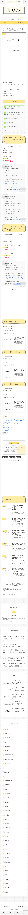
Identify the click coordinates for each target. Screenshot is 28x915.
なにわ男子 (7, 793)
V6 (5, 866)
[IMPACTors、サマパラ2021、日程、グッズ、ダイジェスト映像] (7, 403)
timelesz (6, 767)
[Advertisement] (14, 66)
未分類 (6, 892)
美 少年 (6, 806)
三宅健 (6, 849)
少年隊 (6, 870)
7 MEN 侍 (7, 810)
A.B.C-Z (6, 772)
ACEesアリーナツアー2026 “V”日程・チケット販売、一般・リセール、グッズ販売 (13, 638)
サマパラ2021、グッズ (11, 118)
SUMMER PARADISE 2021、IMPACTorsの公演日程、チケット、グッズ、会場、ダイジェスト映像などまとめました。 (19, 406)
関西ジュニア (8, 862)
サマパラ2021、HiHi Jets (12, 122)
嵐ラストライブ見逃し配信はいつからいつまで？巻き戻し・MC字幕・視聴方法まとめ (14, 652)
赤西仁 (6, 875)
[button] (25, 475)
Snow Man (7, 789)
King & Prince (8, 780)
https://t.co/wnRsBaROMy (16, 278)
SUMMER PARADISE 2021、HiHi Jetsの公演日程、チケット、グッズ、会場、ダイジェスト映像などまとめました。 (19, 374)
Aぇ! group (7, 832)
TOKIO (6, 729)
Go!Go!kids (7, 827)
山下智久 (6, 887)
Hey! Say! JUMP (8, 759)
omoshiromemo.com (9, 345)
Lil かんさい (7, 836)
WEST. (6, 776)
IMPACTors (12, 457)
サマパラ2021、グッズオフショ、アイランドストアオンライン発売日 (13, 113)
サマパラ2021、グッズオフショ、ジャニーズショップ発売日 (13, 107)
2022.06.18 (22, 345)
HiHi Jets (6, 457)
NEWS (6, 750)
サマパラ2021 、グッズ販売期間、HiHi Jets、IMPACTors (19, 338)
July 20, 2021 (16, 219)
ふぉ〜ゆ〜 (7, 853)
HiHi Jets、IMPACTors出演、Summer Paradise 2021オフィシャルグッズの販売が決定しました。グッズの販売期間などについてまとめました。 (19, 342)
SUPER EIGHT (8, 755)
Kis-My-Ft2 (7, 763)
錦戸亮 (6, 883)
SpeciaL (6, 819)
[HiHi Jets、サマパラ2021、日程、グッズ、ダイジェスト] (7, 371)
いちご (14, 445)
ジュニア (19, 457)
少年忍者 (6, 815)
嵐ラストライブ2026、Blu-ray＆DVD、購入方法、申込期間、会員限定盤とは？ (14, 665)
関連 (6, 130)
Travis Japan (7, 797)
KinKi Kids (7, 733)
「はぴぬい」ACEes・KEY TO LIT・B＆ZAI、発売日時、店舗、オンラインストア (14, 645)
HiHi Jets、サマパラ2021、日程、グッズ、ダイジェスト (19, 370)
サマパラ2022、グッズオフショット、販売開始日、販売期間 (7, 420)
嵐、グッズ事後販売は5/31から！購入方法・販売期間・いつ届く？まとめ (13, 659)
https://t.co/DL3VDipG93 (11, 183)
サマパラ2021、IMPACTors (13, 126)
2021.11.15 (22, 377)
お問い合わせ (7, 906)
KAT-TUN (7, 746)
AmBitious (7, 845)
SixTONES (7, 785)
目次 (13, 101)
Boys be (6, 840)
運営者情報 (20, 906)
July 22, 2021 (16, 189)
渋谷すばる (7, 879)
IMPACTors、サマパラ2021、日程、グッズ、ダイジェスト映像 (19, 402)
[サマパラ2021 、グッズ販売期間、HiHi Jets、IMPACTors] (7, 339)
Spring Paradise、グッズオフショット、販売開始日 (7, 429)
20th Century (7, 738)
